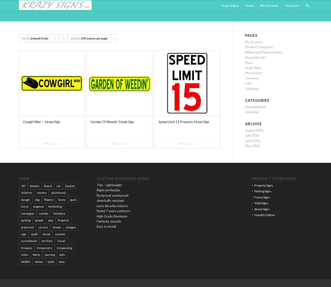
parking (26, 220)
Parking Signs (262, 191)
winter (39, 261)
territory (47, 240)
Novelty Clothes (264, 215)
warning (50, 254)
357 (23, 185)
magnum (38, 206)
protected (27, 227)
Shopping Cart (255, 57)
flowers (49, 199)
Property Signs (263, 185)
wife (62, 254)
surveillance (29, 240)
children (26, 192)
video (24, 254)
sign (23, 234)
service (43, 227)
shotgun (71, 227)
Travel (61, 240)
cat (58, 185)
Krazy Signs (253, 68)
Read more (53, 143)
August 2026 (254, 130)
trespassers (44, 247)
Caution (70, 185)
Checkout (252, 78)
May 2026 (252, 146)
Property (63, 220)
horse (25, 206)
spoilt (34, 234)
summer (60, 234)
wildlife (25, 261)
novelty (43, 213)
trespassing (64, 247)
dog (37, 199)
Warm (36, 254)
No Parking (55, 206)
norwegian (27, 213)
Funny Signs (262, 197)
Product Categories (259, 47)
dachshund (58, 192)
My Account (253, 42)
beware (34, 185)
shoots (57, 227)
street (46, 234)
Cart (248, 83)
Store (249, 63)
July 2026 (252, 135)
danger (25, 199)
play (50, 220)
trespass (26, 247)
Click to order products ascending (63, 39)
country (42, 192)
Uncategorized (255, 107)
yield (51, 261)
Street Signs (262, 209)
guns (73, 199)
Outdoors (59, 213)
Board (48, 185)
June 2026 (252, 141)
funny (62, 199)
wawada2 (252, 112)
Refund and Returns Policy (263, 52)
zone (62, 261)
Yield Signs (261, 203)
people (39, 220)
